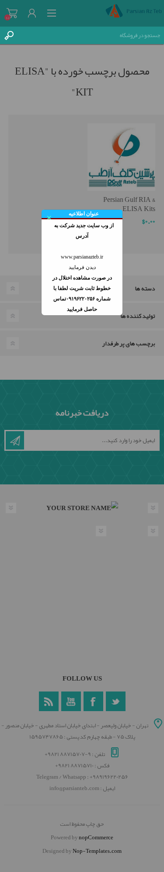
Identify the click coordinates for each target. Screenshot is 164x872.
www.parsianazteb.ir (82, 257)
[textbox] (90, 35)
